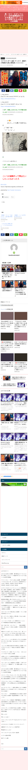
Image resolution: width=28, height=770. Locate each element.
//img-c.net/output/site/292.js (8, 106)
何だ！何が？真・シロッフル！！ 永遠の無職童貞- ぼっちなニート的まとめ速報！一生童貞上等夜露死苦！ (13, 627)
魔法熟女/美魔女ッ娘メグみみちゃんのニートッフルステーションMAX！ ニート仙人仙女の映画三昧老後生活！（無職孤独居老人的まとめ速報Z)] (13, 601)
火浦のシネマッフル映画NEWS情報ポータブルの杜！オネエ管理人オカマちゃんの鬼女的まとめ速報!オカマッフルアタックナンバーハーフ (13, 658)
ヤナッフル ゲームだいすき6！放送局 (10, 732)
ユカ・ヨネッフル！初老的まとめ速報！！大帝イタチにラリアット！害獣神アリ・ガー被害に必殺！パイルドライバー (13, 664)
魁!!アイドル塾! (5, 738)
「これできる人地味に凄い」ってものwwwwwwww (6, 225)
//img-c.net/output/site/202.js (8, 98)
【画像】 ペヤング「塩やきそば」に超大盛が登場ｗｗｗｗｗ (7, 217)
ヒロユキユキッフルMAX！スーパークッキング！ (12, 724)
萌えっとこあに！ (5, 716)
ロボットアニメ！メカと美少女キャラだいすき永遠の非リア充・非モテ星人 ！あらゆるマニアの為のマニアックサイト (13, 641)
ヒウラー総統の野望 (6, 735)
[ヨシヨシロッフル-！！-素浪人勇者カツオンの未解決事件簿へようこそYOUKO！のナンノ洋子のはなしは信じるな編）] (13, 689)
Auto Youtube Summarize (14, 190)
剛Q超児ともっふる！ (6, 729)
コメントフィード (6, 559)
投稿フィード (5, 556)
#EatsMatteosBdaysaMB (11, 58)
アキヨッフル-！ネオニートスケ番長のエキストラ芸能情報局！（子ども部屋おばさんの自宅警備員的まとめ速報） (13, 683)
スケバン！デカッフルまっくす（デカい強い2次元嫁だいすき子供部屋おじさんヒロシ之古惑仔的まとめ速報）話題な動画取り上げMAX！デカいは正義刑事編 (13, 677)
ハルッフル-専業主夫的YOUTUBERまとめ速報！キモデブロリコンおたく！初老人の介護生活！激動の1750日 (13, 647)
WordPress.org (5, 563)
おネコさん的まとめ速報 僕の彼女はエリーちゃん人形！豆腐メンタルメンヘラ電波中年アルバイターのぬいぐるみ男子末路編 (13, 575)
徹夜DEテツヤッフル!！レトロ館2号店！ (10, 727)
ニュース (2, 58)
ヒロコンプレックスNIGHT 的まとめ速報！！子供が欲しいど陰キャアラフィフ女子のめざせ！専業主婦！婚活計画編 (13, 709)
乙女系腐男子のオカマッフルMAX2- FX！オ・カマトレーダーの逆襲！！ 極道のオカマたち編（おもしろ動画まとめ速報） (13, 607)
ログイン (4, 552)
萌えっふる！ (4, 714)
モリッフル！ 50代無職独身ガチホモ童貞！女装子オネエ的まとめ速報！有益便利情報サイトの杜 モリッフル (14, 695)
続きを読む (4, 184)
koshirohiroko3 (14, 255)
